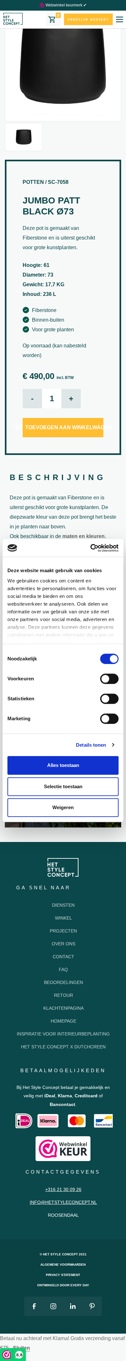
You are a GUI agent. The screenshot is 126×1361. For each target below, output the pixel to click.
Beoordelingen (63, 982)
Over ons (63, 943)
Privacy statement (63, 1275)
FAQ (63, 969)
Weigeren (63, 807)
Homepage (63, 1021)
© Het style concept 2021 (63, 1254)
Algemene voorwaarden (63, 1264)
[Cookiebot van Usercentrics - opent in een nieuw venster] (91, 548)
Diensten (63, 905)
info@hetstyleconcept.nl (63, 1202)
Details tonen (91, 745)
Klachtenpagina (63, 1008)
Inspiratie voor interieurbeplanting (63, 1033)
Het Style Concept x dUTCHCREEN (63, 1046)
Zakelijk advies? (88, 19)
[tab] (58, 478)
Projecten (63, 930)
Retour (63, 995)
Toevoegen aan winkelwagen (64, 427)
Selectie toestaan (63, 786)
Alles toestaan (63, 765)
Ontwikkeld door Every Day (63, 1285)
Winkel (63, 918)
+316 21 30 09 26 (63, 1189)
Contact (63, 956)
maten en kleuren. (84, 536)
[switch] (109, 679)
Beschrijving (58, 477)
